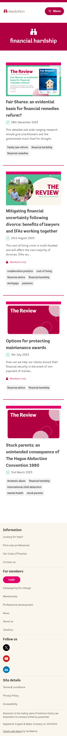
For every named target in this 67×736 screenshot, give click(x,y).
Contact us (9, 562)
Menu (57, 11)
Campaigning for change (17, 587)
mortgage (13, 283)
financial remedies (17, 153)
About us (8, 621)
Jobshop (8, 629)
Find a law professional (16, 545)
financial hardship (41, 147)
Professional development (18, 604)
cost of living (44, 271)
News (6, 613)
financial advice (16, 277)
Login (11, 579)
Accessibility (10, 703)
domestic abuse (16, 480)
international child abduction (24, 487)
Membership (10, 596)
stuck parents (35, 493)
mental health (15, 493)
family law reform (17, 147)
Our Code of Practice (15, 553)
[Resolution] (14, 14)
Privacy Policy (11, 695)
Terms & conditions (14, 687)
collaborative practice (20, 271)
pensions (27, 283)
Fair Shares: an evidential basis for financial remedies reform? (32, 108)
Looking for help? (13, 536)
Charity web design (12, 731)
